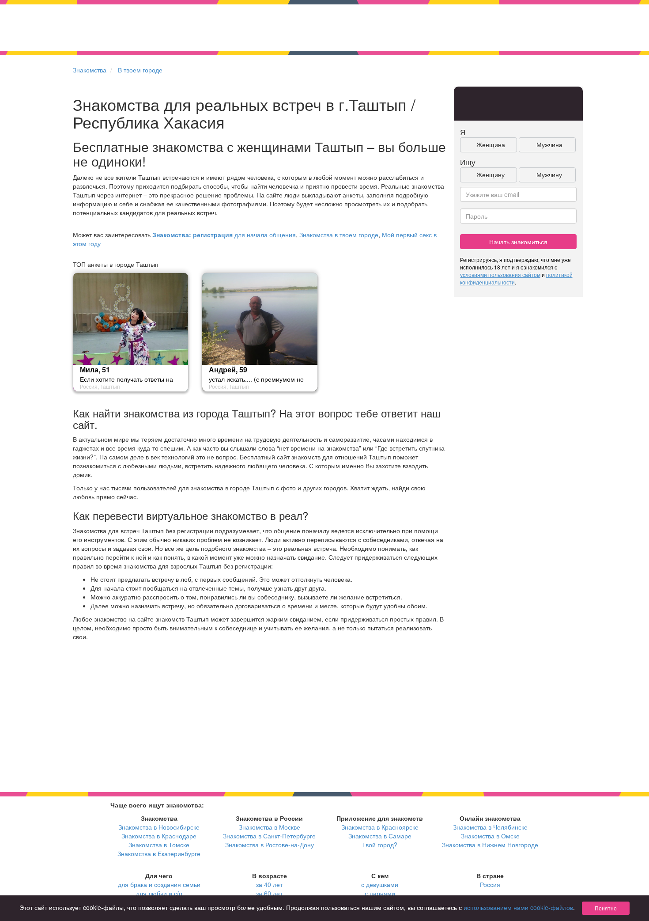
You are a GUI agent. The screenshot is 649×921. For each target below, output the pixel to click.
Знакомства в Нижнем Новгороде (490, 844)
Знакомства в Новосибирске (159, 826)
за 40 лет (269, 884)
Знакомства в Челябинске (490, 826)
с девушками (379, 884)
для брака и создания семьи (159, 884)
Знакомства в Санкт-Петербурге (269, 835)
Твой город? (379, 844)
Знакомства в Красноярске (380, 826)
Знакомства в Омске (490, 835)
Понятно (606, 908)
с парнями (380, 893)
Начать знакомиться (518, 241)
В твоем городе (140, 69)
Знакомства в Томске (158, 844)
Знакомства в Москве (269, 826)
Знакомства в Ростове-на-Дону (269, 844)
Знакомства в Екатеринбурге (158, 853)
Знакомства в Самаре (379, 835)
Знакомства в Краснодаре (158, 835)
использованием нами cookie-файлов (518, 907)
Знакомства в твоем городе (338, 234)
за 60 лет (269, 893)
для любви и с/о (159, 893)
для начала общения (224, 234)
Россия (490, 884)
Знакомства (89, 69)
